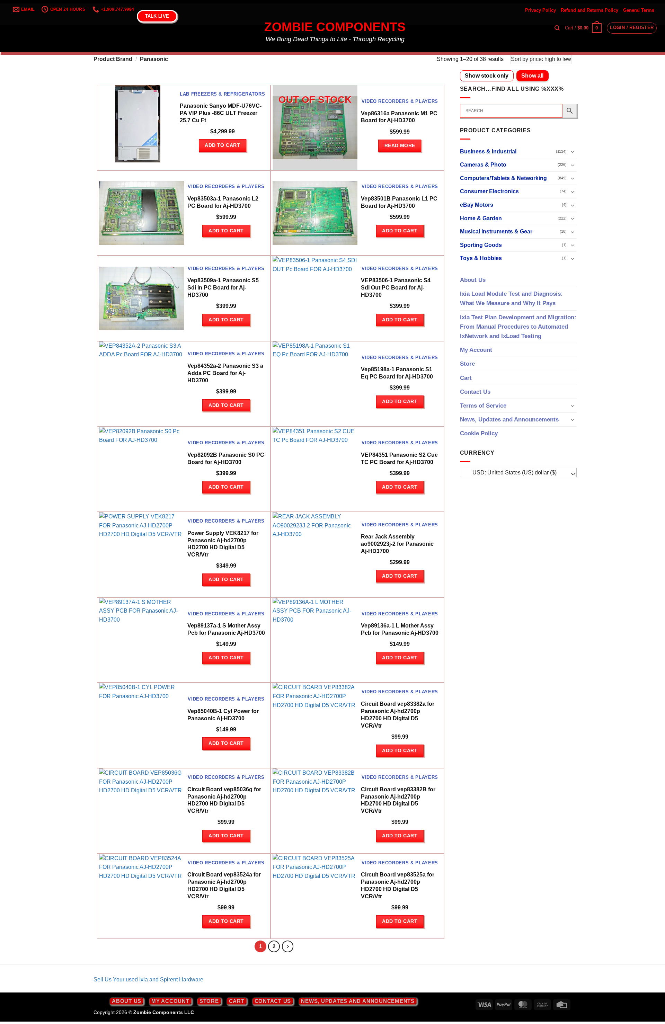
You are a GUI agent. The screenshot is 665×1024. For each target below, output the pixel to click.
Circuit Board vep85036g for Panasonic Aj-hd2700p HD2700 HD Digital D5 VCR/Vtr (224, 800)
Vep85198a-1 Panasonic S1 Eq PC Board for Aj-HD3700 (397, 373)
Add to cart (222, 145)
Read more (399, 145)
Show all (532, 76)
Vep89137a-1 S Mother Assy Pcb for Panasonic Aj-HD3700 (226, 629)
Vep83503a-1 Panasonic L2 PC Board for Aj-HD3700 (222, 202)
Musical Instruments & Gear (496, 231)
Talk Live (157, 16)
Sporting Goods (481, 245)
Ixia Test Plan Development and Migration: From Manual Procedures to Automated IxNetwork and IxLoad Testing (518, 326)
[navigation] (518, 473)
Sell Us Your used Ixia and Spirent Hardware (148, 979)
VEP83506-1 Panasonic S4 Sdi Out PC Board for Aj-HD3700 (396, 287)
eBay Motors (476, 205)
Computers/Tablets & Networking (503, 178)
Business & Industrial (488, 151)
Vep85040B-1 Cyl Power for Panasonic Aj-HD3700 (223, 714)
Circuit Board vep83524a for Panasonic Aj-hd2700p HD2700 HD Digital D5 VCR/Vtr (224, 885)
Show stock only (486, 76)
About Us (473, 280)
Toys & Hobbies (481, 258)
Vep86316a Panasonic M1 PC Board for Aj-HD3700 (399, 117)
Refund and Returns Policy (589, 10)
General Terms (638, 10)
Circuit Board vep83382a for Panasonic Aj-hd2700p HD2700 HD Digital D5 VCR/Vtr (397, 714)
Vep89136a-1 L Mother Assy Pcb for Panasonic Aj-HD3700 (399, 629)
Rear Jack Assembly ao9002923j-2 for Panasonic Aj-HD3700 (397, 544)
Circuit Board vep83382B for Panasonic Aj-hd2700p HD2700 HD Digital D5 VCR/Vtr (398, 800)
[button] (583, 28)
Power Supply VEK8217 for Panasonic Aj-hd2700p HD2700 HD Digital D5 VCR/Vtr (222, 544)
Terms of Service (483, 405)
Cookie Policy (479, 433)
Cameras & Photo (483, 165)
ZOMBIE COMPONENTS (335, 27)
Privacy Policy (540, 10)
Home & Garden (481, 218)
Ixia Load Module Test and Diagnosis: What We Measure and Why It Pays (511, 298)
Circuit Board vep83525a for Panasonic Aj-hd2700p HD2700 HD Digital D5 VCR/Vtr (397, 885)
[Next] (288, 946)
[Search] (557, 28)
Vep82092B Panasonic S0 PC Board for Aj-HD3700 (225, 458)
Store (467, 363)
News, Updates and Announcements (509, 419)
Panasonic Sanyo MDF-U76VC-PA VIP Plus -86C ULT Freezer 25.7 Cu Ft (220, 113)
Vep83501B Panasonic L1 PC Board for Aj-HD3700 (399, 202)
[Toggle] (572, 151)
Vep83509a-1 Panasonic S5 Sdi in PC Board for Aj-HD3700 (223, 287)
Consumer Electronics (489, 191)
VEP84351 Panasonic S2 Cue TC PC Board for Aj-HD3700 (399, 458)
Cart (466, 378)
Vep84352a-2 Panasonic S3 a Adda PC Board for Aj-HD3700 (225, 373)
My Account (476, 350)
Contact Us (475, 392)
